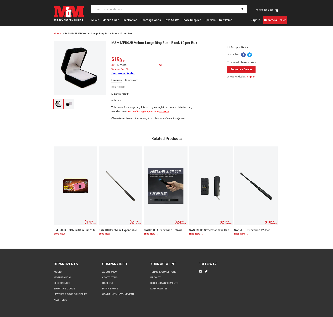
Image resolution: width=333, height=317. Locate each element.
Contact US (110, 277)
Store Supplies (192, 20)
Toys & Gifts (171, 20)
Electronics (130, 20)
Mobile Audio (111, 20)
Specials (210, 20)
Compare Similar (240, 47)
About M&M (109, 271)
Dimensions (131, 80)
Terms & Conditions (163, 271)
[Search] (242, 9)
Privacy (155, 277)
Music (95, 20)
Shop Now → (61, 233)
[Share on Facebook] (243, 54)
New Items (225, 20)
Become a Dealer (275, 20)
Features (116, 80)
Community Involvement (118, 294)
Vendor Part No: (120, 69)
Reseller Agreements (164, 283)
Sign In (255, 20)
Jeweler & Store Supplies (70, 294)
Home (57, 33)
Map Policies (158, 288)
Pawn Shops (110, 288)
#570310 (164, 111)
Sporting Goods (151, 20)
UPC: (159, 65)
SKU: (114, 65)
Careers (107, 283)
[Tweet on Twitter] (249, 54)
